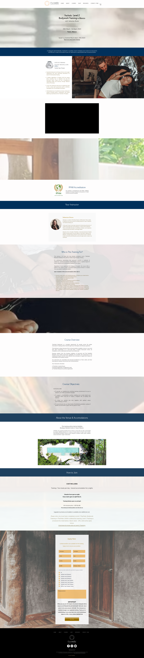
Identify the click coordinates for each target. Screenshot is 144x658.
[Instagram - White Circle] (72, 646)
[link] (101, 4)
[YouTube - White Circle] (75, 646)
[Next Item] (104, 452)
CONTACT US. (79, 614)
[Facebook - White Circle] (68, 646)
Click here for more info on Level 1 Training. (72, 525)
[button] (68, 3)
